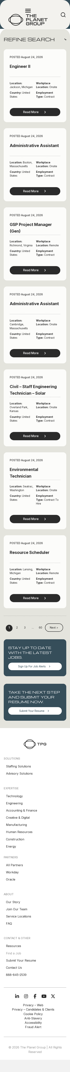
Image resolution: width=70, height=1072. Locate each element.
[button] (35, 39)
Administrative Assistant (34, 145)
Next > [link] (54, 627)
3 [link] (25, 627)
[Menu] (28, 11)
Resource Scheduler (29, 552)
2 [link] (17, 627)
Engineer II (20, 66)
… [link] (33, 627)
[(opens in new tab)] (35, 743)
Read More (31, 112)
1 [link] (9, 627)
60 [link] (40, 627)
